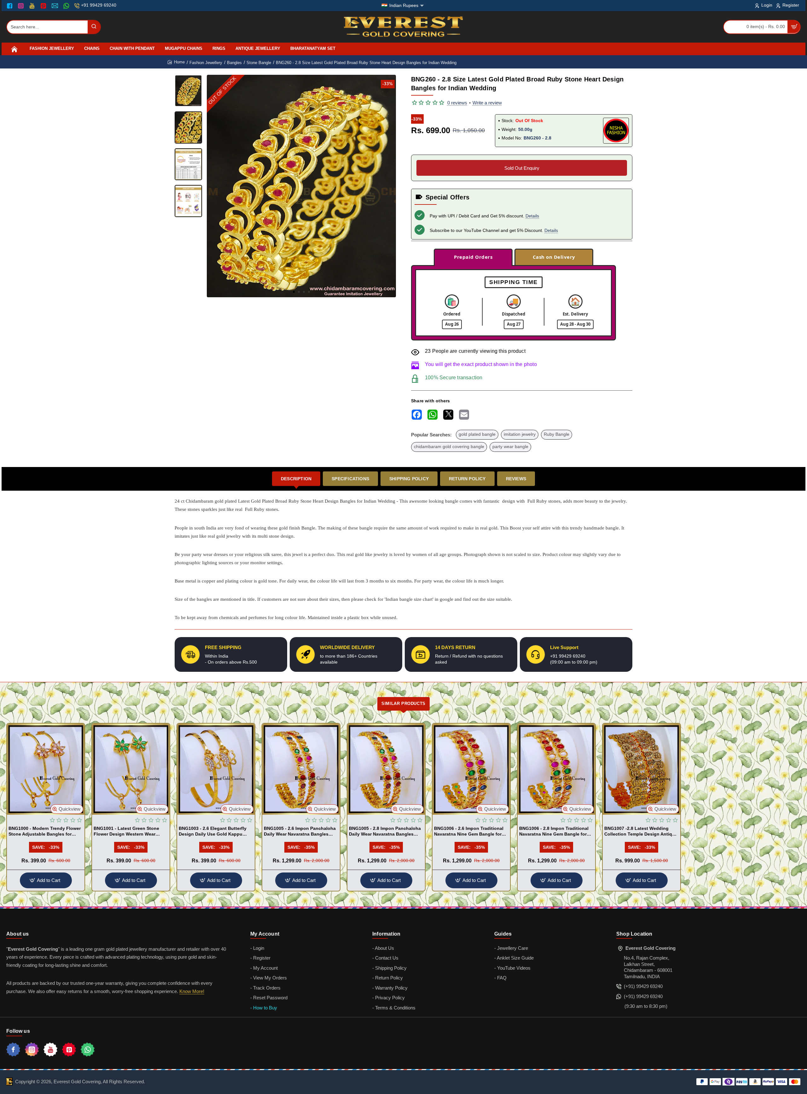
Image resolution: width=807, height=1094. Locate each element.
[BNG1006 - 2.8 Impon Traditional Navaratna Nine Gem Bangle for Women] (556, 769)
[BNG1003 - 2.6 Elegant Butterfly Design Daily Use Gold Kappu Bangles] (216, 769)
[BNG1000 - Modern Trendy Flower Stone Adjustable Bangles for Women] (45, 769)
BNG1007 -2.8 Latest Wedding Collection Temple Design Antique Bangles (640, 831)
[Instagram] (21, 5)
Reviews (516, 478)
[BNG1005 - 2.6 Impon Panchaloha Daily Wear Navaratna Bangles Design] (301, 769)
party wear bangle (510, 446)
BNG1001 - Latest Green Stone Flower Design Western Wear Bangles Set (126, 831)
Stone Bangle (259, 62)
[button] (294, 292)
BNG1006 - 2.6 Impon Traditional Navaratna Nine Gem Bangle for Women (468, 831)
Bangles (234, 62)
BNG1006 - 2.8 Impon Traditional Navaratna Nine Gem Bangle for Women (554, 831)
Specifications (350, 478)
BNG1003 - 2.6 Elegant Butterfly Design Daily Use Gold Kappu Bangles (213, 831)
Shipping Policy (409, 478)
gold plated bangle (477, 434)
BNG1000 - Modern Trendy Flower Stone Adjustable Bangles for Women (45, 831)
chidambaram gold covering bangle (449, 446)
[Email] (55, 5)
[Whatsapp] (88, 1049)
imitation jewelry (520, 434)
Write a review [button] (487, 102)
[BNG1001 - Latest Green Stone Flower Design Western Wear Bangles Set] (131, 769)
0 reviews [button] (457, 102)
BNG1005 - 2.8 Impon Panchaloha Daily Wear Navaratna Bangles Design (385, 831)
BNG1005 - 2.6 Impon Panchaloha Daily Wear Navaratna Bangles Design (300, 831)
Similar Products (403, 703)
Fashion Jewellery (205, 62)
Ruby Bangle (556, 434)
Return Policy (467, 478)
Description (296, 478)
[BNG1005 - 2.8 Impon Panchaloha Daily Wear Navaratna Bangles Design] (386, 769)
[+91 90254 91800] (67, 5)
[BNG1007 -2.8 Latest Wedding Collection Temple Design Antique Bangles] (641, 769)
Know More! (191, 991)
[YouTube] (32, 5)
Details (532, 215)
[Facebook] (11, 5)
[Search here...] (94, 27)
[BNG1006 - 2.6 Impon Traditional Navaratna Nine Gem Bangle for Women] (471, 769)
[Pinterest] (43, 5)
